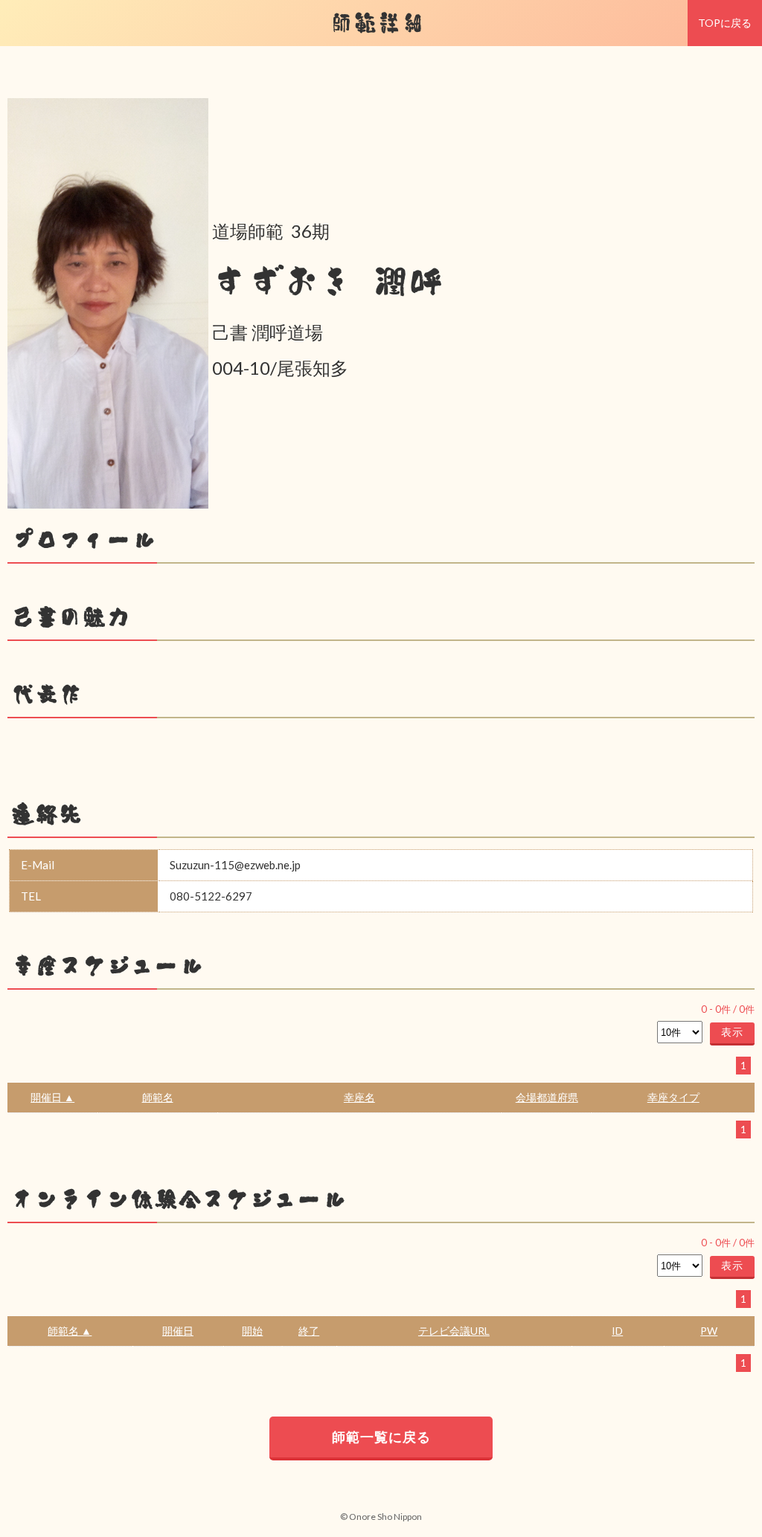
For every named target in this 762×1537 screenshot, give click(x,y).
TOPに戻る (725, 22)
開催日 (177, 1330)
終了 (308, 1330)
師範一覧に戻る (381, 1436)
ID (617, 1330)
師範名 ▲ (70, 1330)
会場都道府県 (547, 1097)
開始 (252, 1330)
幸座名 (359, 1097)
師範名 (157, 1097)
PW (708, 1330)
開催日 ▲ (52, 1097)
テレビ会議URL (454, 1330)
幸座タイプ (673, 1097)
